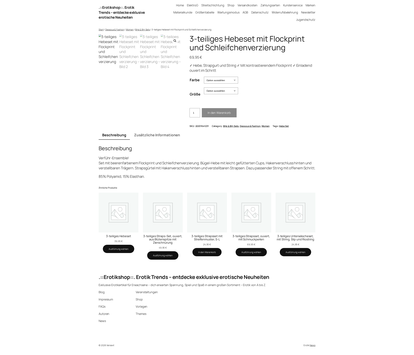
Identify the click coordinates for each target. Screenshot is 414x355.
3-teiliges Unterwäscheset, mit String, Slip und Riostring (295, 237)
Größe (195, 94)
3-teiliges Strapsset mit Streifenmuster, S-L (207, 237)
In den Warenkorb (219, 113)
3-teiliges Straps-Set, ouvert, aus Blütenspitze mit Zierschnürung (162, 239)
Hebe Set (284, 126)
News (312, 345)
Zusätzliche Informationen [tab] (157, 135)
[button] (175, 41)
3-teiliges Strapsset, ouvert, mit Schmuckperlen (251, 237)
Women (130, 29)
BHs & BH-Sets (142, 29)
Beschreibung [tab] (114, 135)
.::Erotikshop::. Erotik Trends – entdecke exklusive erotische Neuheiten (122, 12)
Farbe (195, 80)
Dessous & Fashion (114, 29)
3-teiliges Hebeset (118, 236)
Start (101, 29)
